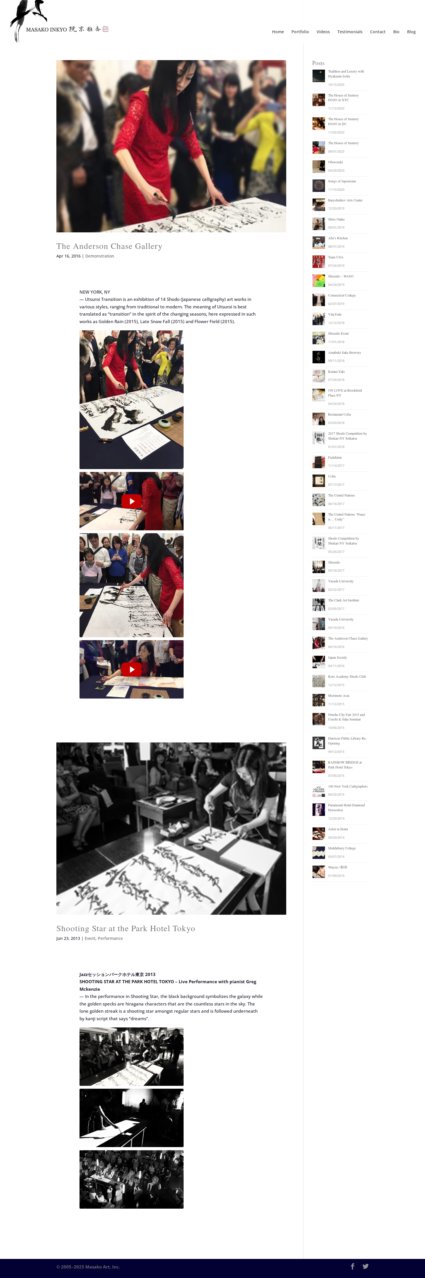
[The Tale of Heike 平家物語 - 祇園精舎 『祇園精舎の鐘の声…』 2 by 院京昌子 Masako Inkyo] (132, 501)
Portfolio (300, 32)
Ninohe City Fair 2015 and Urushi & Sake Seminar (346, 717)
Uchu (332, 476)
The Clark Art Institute (343, 600)
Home (278, 32)
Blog (411, 32)
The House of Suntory (343, 142)
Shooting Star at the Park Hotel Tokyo (125, 928)
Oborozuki (335, 162)
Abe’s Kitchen (338, 238)
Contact (378, 32)
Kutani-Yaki (336, 371)
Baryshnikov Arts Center (345, 200)
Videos (323, 32)
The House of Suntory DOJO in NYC (343, 97)
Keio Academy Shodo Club (347, 676)
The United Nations (341, 495)
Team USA (335, 257)
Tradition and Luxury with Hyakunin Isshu (346, 73)
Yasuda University (341, 581)
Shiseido (334, 562)
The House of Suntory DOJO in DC (343, 121)
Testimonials (350, 32)
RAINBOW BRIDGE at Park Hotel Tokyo (345, 764)
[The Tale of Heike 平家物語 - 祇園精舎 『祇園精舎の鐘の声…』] (132, 399)
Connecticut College (342, 295)
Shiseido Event (338, 333)
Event (90, 938)
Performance (110, 938)
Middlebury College (342, 848)
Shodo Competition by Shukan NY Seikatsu (343, 540)
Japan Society (337, 657)
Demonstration (99, 256)
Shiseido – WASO (341, 276)
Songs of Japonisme (342, 181)
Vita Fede (334, 314)
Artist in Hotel (338, 829)
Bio (396, 32)
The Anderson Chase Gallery (109, 245)
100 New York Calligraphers (348, 786)
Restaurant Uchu (339, 414)
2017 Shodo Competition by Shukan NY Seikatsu (347, 435)
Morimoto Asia (338, 695)
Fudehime (335, 457)
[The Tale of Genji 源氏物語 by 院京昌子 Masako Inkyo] (132, 669)
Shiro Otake (336, 219)
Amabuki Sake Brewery (344, 352)
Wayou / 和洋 (337, 867)
